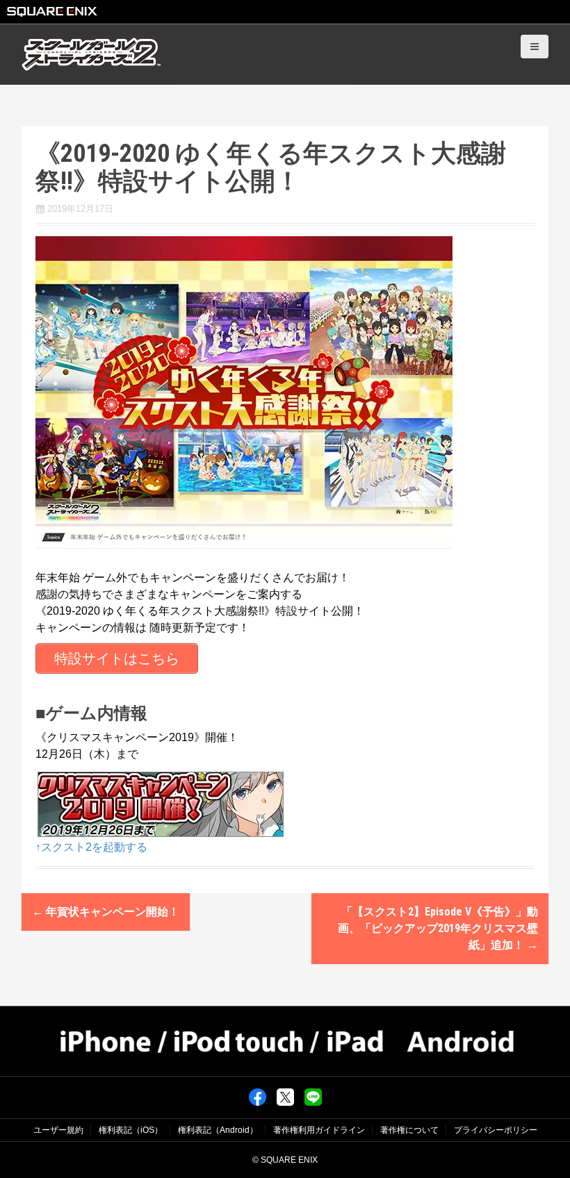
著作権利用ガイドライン (319, 1130)
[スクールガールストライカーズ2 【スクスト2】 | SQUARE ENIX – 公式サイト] (91, 54)
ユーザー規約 (58, 1130)
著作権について (409, 1130)
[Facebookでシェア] (257, 1097)
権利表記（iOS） (131, 1130)
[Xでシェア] (285, 1097)
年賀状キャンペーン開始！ (105, 911)
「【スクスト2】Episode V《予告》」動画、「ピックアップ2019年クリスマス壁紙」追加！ (438, 928)
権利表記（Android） (218, 1130)
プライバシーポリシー (495, 1130)
